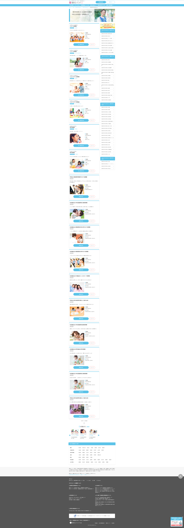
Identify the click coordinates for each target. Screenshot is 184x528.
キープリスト (77, 5)
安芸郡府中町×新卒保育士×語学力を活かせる (107, 40)
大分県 (96, 462)
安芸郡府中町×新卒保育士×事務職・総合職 (106, 95)
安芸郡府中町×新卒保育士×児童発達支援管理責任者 (107, 85)
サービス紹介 (89, 480)
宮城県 (83, 450)
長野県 (83, 452)
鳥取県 (95, 459)
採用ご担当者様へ (109, 5)
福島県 (87, 450)
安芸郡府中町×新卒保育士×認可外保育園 (106, 128)
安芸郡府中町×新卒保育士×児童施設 (105, 142)
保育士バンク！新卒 (71, 7)
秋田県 (102, 450)
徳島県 (106, 459)
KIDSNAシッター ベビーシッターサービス (75, 498)
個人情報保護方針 (101, 523)
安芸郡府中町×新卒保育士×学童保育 (105, 135)
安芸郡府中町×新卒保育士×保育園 (105, 109)
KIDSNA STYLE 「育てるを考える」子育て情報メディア (77, 497)
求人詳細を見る (81, 44)
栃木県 (99, 447)
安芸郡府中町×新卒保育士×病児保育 (105, 130)
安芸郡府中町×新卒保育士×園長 (105, 80)
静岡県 (83, 457)
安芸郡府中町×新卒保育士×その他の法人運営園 (107, 52)
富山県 (91, 452)
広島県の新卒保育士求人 (78, 7)
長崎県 (92, 462)
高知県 (110, 459)
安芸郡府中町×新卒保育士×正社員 (105, 161)
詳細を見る (81, 196)
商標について (108, 523)
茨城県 (96, 447)
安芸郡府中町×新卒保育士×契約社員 (105, 168)
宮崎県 (99, 462)
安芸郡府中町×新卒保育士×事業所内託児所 (106, 33)
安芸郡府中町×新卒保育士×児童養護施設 (106, 149)
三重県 (91, 457)
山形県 (99, 450)
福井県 (99, 452)
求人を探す (72, 5)
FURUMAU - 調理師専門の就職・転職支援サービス (102, 498)
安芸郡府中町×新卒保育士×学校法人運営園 (106, 50)
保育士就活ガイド (93, 5)
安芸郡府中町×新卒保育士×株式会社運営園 (106, 45)
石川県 (87, 452)
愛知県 (80, 457)
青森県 (91, 450)
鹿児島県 (87, 462)
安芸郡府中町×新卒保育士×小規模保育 (106, 123)
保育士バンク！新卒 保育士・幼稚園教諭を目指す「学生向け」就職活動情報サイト (81, 488)
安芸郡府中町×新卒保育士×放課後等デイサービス (107, 137)
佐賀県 (103, 462)
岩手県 (95, 450)
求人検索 (93, 480)
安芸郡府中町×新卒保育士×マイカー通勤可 (106, 38)
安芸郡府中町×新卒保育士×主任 (105, 82)
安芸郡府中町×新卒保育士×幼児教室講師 (106, 67)
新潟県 (80, 452)
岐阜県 (87, 457)
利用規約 (96, 523)
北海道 (80, 450)
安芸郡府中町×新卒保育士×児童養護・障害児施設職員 (107, 73)
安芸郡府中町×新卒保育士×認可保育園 (106, 114)
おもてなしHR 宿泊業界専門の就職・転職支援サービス (103, 497)
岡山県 (83, 459)
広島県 (80, 459)
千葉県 (92, 447)
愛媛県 (99, 459)
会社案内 (113, 523)
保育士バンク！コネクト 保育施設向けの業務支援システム (104, 487)
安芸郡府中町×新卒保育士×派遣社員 (105, 166)
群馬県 (103, 447)
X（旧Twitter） (98, 480)
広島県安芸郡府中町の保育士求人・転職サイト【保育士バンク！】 (80, 474)
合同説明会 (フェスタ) (85, 5)
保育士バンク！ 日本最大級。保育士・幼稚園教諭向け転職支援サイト (79, 487)
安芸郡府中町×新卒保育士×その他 (105, 97)
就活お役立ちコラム (101, 5)
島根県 (91, 459)
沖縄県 (107, 462)
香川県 (102, 459)
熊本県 (83, 462)
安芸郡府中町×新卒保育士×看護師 (105, 88)
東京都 (80, 447)
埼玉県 (88, 447)
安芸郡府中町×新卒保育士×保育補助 (105, 75)
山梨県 (95, 452)
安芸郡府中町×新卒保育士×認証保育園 (106, 116)
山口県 (87, 459)
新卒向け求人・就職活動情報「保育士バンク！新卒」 (77, 480)
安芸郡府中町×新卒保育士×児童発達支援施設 (107, 121)
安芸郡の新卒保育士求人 (86, 7)
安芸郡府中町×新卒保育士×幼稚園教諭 (106, 62)
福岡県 (80, 462)
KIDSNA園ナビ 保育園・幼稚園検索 (74, 499)
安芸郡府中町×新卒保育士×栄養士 (105, 90)
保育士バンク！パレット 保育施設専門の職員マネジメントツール (105, 488)
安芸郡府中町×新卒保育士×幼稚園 (105, 107)
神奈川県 (83, 447)
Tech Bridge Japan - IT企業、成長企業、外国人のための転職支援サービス (80, 510)
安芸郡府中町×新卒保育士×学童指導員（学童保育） (107, 65)
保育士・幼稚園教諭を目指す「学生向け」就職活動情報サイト (80, 520)
